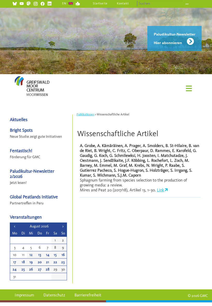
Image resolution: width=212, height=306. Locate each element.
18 (23, 262)
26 (31, 269)
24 (15, 269)
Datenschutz (54, 295)
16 (63, 255)
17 (14, 262)
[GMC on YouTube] (21, 3)
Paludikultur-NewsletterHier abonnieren (174, 38)
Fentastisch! (21, 150)
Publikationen (85, 114)
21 (47, 262)
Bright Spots (21, 130)
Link (160, 189)
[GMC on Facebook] (42, 3)
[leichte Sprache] (77, 3)
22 (55, 262)
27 (39, 269)
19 (31, 262)
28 (47, 269)
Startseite (100, 3)
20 (40, 262)
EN (64, 3)
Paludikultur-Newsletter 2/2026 (32, 173)
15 (55, 255)
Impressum (24, 295)
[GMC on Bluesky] (14, 3)
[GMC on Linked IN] (49, 3)
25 (23, 269)
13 (39, 255)
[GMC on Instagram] (35, 3)
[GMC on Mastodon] (28, 3)
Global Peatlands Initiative (34, 196)
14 (47, 255)
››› (186, 4)
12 (31, 255)
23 (63, 262)
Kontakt (123, 3)
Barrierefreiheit (87, 295)
